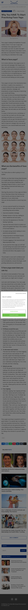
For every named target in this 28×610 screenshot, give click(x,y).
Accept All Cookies (14, 315)
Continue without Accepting (21, 293)
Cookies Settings (14, 311)
